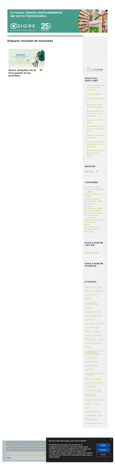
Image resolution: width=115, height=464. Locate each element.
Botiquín (99, 291)
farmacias (98, 335)
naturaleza (89, 369)
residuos (96, 404)
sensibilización (91, 415)
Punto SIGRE (98, 383)
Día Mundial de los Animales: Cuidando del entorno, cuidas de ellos (96, 128)
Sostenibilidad (91, 419)
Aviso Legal (25, 454)
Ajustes (103, 454)
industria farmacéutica (94, 343)
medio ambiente (92, 362)
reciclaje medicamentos (94, 400)
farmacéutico (90, 339)
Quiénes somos (13, 444)
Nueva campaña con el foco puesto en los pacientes (22, 73)
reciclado (89, 390)
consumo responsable (94, 316)
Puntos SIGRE (90, 386)
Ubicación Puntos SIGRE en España (21, 449)
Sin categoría (91, 232)
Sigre (100, 415)
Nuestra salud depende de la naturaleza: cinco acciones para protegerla (95, 113)
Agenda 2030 (90, 287)
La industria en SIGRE (93, 210)
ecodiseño (100, 323)
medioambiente (92, 365)
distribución (90, 320)
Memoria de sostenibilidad (95, 213)
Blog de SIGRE (19, 4)
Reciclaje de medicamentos (91, 395)
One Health (95, 379)
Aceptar (103, 445)
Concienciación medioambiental (92, 303)
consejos (89, 308)
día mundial (90, 323)
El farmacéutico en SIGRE (94, 201)
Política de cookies (13, 454)
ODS (87, 379)
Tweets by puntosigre (91, 252)
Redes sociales (91, 222)
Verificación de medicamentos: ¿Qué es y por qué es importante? (96, 152)
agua (99, 287)
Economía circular (92, 327)
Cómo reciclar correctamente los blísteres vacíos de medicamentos (95, 87)
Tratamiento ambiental (94, 423)
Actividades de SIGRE (93, 187)
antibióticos (90, 291)
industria (101, 339)
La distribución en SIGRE (94, 208)
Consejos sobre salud (93, 312)
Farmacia (89, 335)
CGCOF (88, 299)
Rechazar (103, 450)
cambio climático (92, 295)
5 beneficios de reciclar (94, 94)
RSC (88, 225)
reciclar (88, 404)
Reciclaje (98, 390)
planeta (88, 383)
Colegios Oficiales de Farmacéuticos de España (41, 444)
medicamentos (91, 358)
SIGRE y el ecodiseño (93, 229)
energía (88, 331)
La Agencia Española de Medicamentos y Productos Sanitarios (94, 352)
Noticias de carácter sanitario (95, 220)
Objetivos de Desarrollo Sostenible (94, 374)
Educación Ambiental (93, 199)
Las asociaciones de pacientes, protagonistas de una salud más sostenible (96, 144)
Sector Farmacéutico (93, 227)
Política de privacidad (38, 454)
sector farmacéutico (93, 411)
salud (87, 407)
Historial (89, 206)
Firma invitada (91, 203)
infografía (89, 347)
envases (97, 331)
